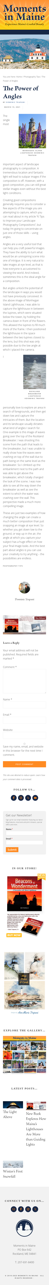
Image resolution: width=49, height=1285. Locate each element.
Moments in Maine (24, 14)
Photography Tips (13, 566)
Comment (10, 667)
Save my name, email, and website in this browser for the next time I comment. (23, 751)
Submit (12, 849)
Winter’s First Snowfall (13, 1174)
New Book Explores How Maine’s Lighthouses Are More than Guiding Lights (36, 1129)
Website (8, 730)
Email (7, 714)
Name (7, 699)
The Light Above (10, 1114)
